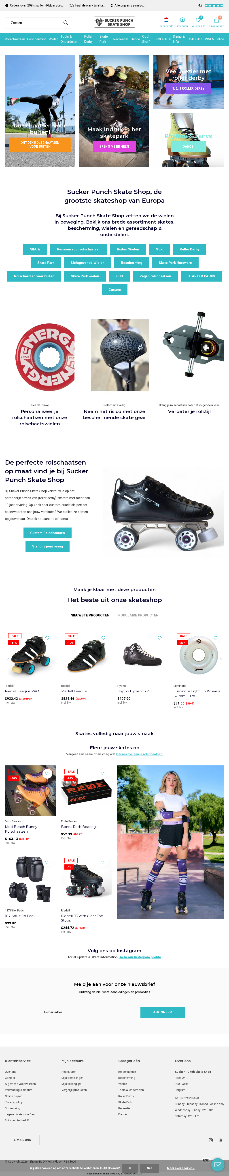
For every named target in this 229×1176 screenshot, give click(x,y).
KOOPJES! (163, 39)
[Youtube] (220, 1140)
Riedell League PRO (22, 691)
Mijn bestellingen (72, 1077)
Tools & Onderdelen (69, 39)
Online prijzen (13, 1096)
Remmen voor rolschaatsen (78, 249)
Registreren (68, 1071)
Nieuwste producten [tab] (90, 615)
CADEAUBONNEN (201, 39)
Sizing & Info (179, 39)
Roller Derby (88, 39)
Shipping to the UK (17, 1120)
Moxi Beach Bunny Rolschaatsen (21, 829)
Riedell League (74, 691)
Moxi (159, 249)
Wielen (53, 39)
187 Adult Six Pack (20, 916)
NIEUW (35, 249)
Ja (129, 1168)
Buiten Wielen (128, 249)
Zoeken (65, 22)
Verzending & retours (18, 1090)
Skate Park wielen (85, 276)
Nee (150, 1168)
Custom (114, 290)
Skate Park (104, 39)
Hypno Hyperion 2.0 (134, 691)
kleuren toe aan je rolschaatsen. (139, 754)
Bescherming (37, 39)
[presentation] (8, 659)
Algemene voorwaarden (20, 1084)
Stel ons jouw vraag (47, 546)
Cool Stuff (146, 39)
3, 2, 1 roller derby (188, 88)
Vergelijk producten (74, 1090)
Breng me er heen (114, 146)
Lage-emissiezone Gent (20, 1114)
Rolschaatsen (15, 39)
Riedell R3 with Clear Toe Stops (82, 918)
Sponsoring (12, 1108)
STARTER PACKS (201, 276)
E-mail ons (22, 1140)
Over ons (10, 1071)
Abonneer (162, 1012)
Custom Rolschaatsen (47, 533)
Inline (220, 39)
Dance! (188, 146)
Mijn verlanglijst (71, 1084)
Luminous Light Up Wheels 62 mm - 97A (197, 693)
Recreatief (121, 39)
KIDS (119, 276)
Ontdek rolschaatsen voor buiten (40, 144)
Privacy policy (13, 1102)
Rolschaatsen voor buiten (34, 276)
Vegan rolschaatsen (155, 276)
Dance (135, 39)
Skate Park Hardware (175, 263)
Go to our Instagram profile (140, 957)
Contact (10, 1077)
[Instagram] (211, 1140)
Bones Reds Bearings (79, 827)
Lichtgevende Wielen (87, 263)
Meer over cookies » (181, 1168)
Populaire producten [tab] (138, 615)
